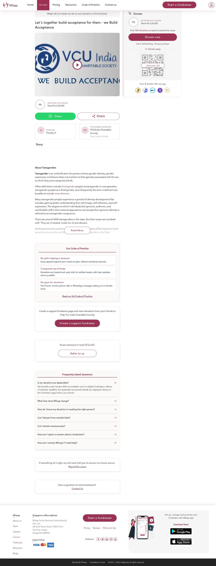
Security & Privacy (79, 562)
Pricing (56, 4)
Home (30, 4)
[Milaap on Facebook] (98, 539)
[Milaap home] (10, 5)
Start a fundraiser (100, 518)
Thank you (17, 542)
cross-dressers (62, 193)
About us (17, 520)
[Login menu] (211, 5)
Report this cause (77, 466)
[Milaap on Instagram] (111, 539)
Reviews (96, 528)
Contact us (111, 4)
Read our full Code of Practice (77, 296)
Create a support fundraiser (77, 323)
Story (39, 144)
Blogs (15, 553)
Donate (43, 4)
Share (58, 116)
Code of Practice (91, 4)
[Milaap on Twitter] (103, 539)
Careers (16, 531)
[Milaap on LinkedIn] (107, 539)
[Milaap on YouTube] (115, 539)
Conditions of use (98, 562)
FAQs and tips (109, 528)
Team (15, 526)
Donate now (152, 37)
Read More (77, 230)
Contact (16, 537)
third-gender (68, 186)
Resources (70, 4)
